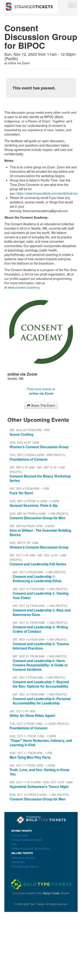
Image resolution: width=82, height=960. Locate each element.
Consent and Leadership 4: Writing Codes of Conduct (40, 629)
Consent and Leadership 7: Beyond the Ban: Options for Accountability (41, 684)
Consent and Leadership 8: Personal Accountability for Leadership (42, 701)
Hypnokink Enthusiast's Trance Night (39, 786)
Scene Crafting (21, 434)
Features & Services (23, 857)
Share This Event (42, 405)
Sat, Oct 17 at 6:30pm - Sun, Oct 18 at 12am (41, 782)
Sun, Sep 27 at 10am (24, 543)
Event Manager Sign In (24, 866)
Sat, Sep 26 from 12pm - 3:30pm (32, 526)
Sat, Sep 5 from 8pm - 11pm (29, 489)
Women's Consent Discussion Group (39, 446)
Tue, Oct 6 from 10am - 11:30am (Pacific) (39, 724)
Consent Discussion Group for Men (37, 518)
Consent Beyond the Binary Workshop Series (40, 478)
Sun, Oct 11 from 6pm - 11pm (31, 753)
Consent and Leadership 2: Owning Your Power (40, 595)
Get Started (18, 862)
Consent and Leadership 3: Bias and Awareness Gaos (41, 612)
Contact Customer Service (26, 840)
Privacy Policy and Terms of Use (30, 848)
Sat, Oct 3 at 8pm (22, 711)
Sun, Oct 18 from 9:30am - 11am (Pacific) (39, 795)
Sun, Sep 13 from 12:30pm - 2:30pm (34, 501)
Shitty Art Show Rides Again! (32, 715)
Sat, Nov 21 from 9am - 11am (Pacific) (40, 656)
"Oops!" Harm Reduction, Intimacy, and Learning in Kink (41, 742)
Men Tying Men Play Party (30, 757)
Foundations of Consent (28, 459)
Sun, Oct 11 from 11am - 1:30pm (33, 736)
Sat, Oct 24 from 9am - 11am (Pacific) (40, 606)
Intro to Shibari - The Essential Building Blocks (40, 532)
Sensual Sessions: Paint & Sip (34, 505)
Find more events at (41, 391)
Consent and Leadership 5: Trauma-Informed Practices (41, 646)
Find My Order (19, 835)
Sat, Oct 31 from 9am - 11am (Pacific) (40, 623)
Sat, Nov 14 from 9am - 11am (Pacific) (40, 639)
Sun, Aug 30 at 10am (24, 442)
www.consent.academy (23, 287)
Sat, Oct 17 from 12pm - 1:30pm (32, 765)
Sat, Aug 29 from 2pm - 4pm (29, 430)
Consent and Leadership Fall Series (38, 564)
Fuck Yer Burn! (21, 493)
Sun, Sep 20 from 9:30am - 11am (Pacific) (39, 514)
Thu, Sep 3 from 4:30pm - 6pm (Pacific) (37, 455)
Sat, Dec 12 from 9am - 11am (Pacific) (40, 694)
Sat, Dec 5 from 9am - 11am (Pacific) (39, 677)
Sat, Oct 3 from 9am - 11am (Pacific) (39, 572)
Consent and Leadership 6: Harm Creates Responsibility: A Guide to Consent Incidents (40, 665)
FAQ (13, 844)
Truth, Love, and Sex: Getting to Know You (39, 772)
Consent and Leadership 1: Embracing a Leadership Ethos (37, 578)
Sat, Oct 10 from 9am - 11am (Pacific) (40, 589)
